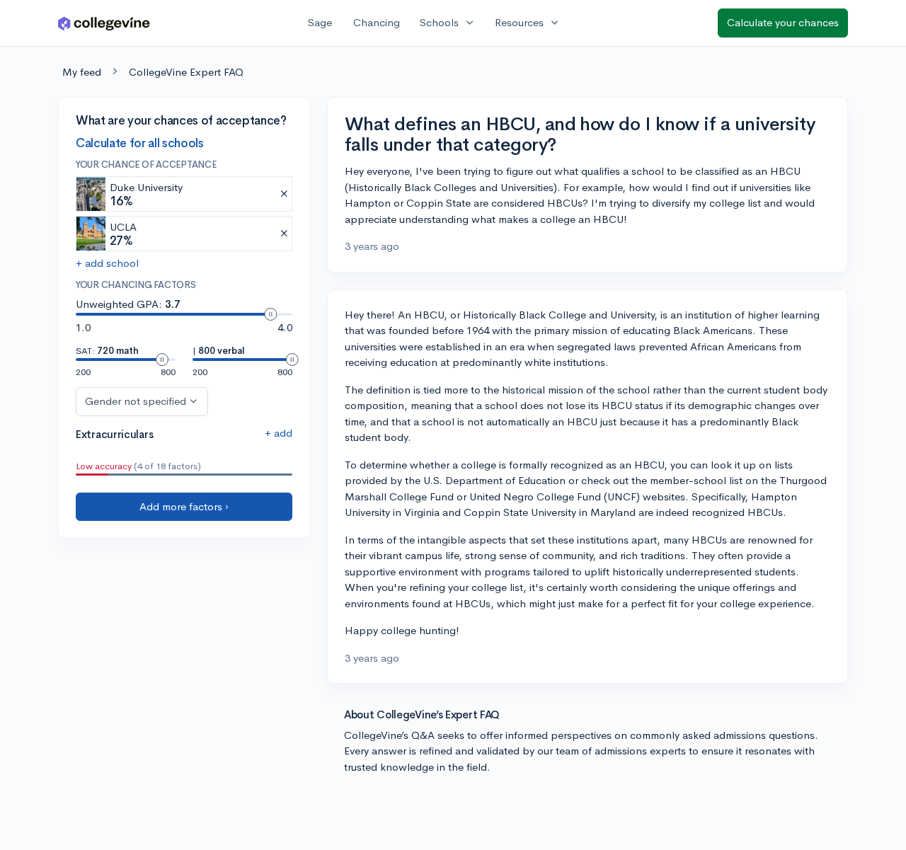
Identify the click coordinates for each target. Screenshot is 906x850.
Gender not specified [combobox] (135, 401)
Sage (320, 22)
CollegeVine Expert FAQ (186, 72)
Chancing (376, 22)
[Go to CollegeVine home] (104, 23)
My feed (81, 72)
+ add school (107, 263)
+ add (278, 433)
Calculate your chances (783, 22)
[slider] (270, 314)
